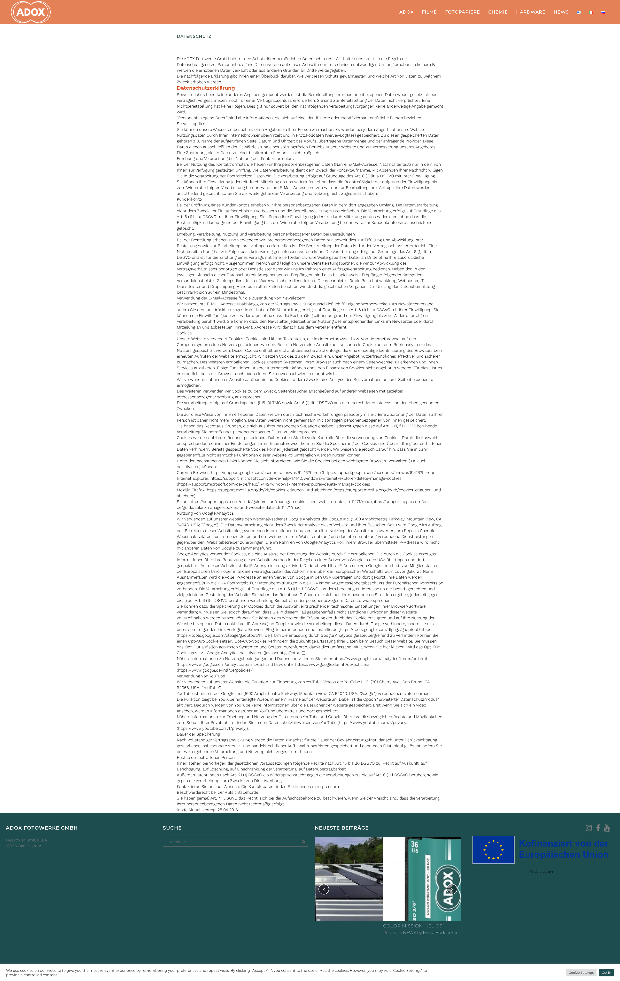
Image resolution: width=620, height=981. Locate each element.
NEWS (341, 932)
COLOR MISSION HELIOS (344, 926)
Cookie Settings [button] (581, 972)
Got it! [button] (606, 972)
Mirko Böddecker (372, 932)
